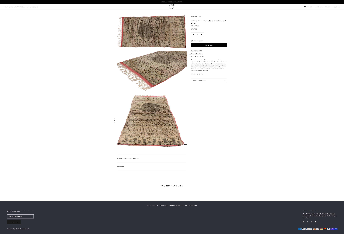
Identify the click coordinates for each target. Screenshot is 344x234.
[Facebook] (197, 74)
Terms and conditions (191, 205)
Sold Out (209, 45)
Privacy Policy (163, 205)
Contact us (318, 7)
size (11, 7)
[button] (196, 41)
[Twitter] (199, 74)
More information (200, 80)
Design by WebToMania (22, 229)
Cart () (336, 7)
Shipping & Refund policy (128, 158)
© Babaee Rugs (11, 229)
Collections (19, 7)
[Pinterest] (202, 74)
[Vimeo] (315, 222)
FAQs (148, 205)
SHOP (5, 7)
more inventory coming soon (172, 2)
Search (327, 7)
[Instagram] (307, 222)
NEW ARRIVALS (32, 7)
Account (309, 7)
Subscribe (14, 222)
